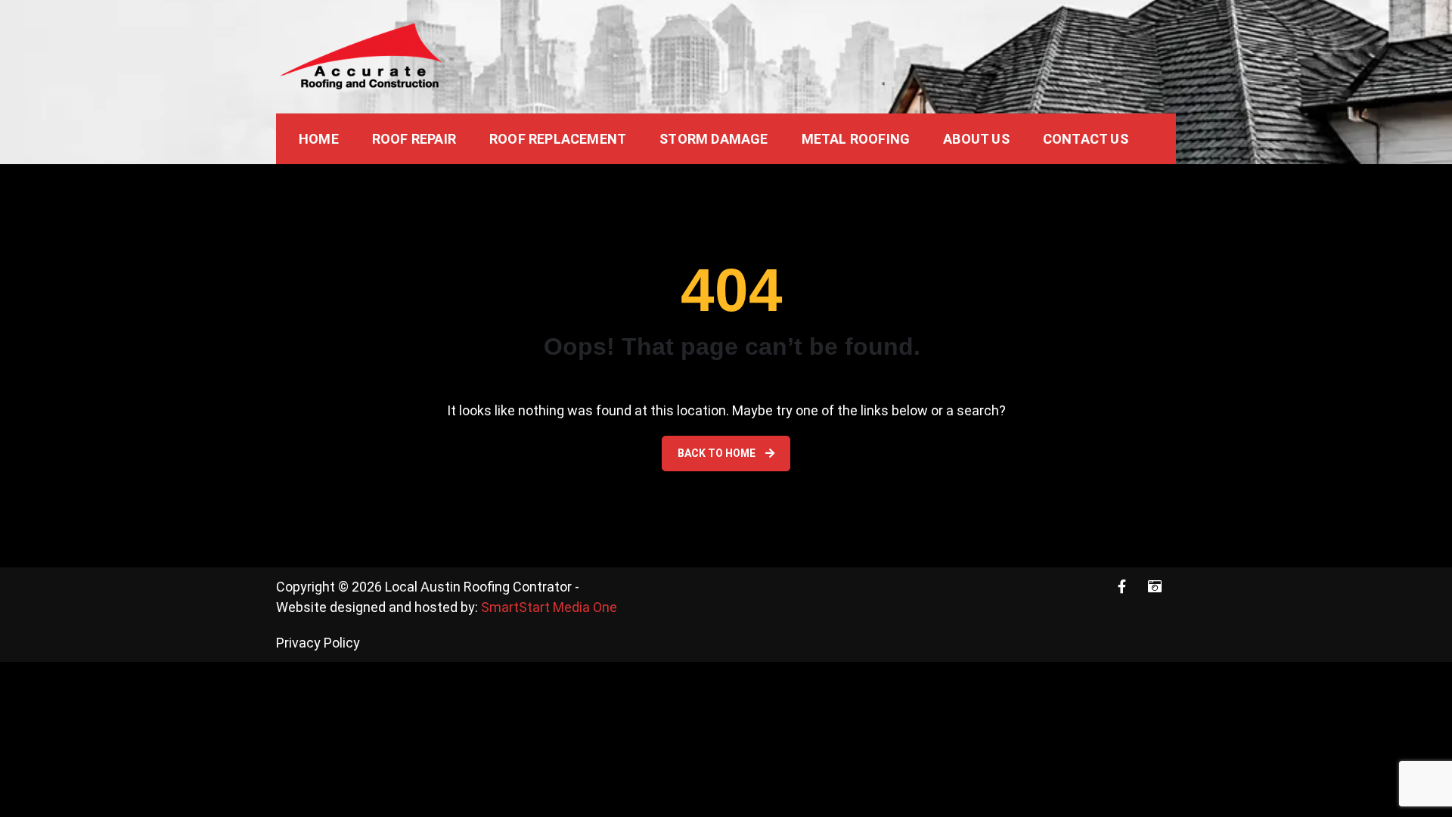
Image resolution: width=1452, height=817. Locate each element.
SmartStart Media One (549, 607)
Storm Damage (713, 139)
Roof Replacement (557, 139)
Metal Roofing (856, 139)
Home (319, 139)
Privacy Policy (318, 643)
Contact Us (1085, 139)
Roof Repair (414, 139)
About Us (976, 139)
